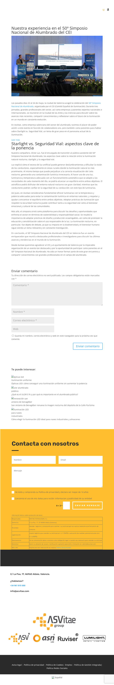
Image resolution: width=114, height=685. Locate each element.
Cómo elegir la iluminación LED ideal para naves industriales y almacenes (45, 419)
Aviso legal (17, 665)
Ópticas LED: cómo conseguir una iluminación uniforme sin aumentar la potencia (49, 383)
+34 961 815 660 (17, 585)
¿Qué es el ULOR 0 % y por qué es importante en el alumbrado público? (44, 394)
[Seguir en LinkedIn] (57, 557)
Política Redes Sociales (57, 668)
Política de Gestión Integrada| (88, 665)
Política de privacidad (63, 548)
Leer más (15, 140)
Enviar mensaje (87, 505)
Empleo (68, 665)
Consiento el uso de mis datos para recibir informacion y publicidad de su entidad (53, 498)
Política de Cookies (54, 665)
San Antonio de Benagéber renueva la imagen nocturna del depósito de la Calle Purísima (52, 405)
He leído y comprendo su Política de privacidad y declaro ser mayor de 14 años (52, 492)
